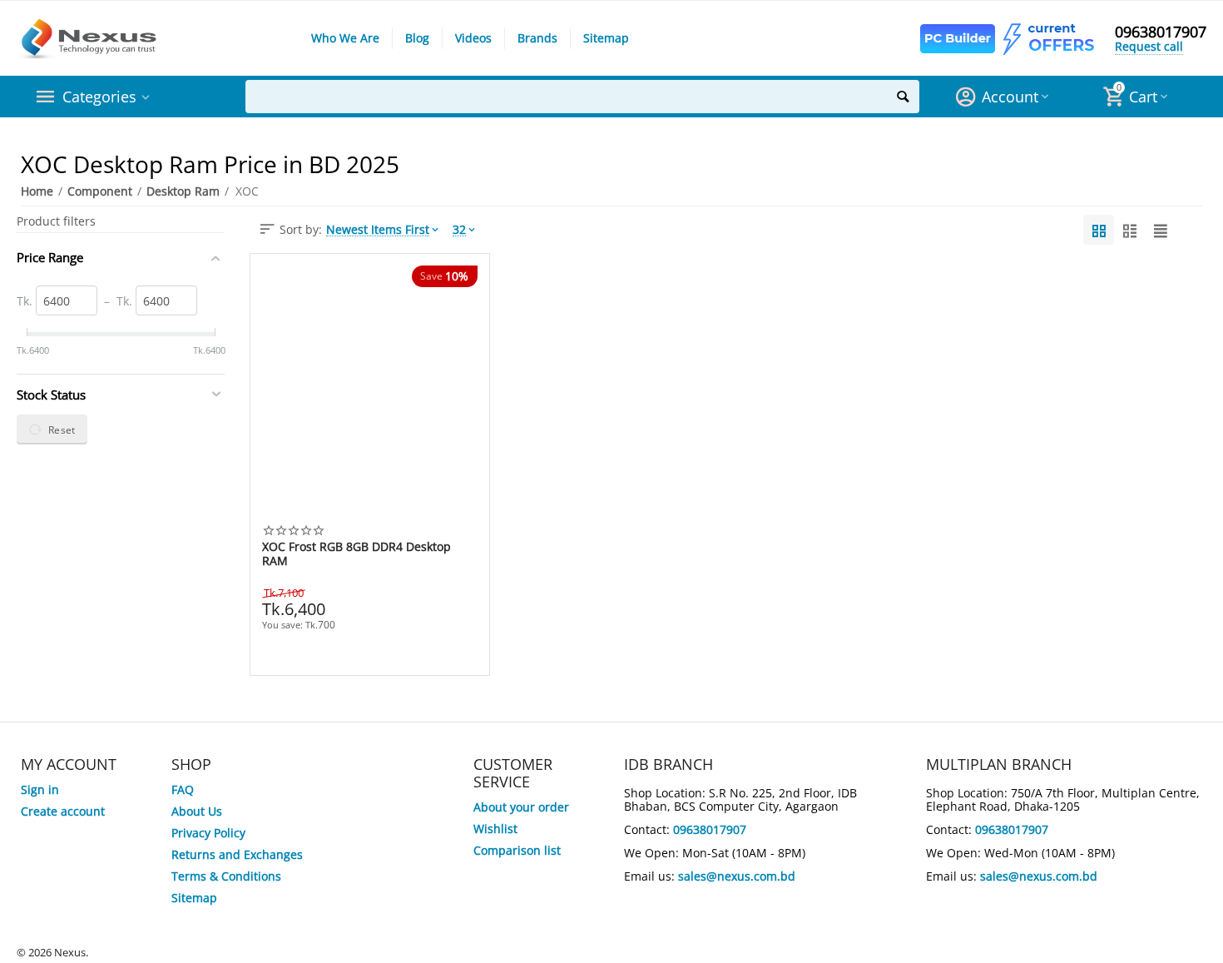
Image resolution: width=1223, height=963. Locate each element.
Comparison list (517, 850)
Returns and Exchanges (237, 854)
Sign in (40, 789)
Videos (473, 38)
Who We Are (345, 38)
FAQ (182, 789)
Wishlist (495, 828)
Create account (63, 811)
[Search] (902, 96)
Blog (417, 38)
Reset (61, 429)
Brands (537, 38)
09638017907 (1160, 31)
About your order (521, 807)
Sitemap (606, 38)
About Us (196, 811)
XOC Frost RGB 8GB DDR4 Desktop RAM (356, 553)
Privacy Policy (208, 833)
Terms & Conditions (226, 876)
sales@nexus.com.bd (736, 876)
